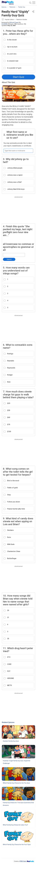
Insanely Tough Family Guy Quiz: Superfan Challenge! (16, 762)
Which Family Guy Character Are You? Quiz (17, 844)
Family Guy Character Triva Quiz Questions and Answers (18, 804)
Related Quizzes (8, 722)
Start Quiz (18, 77)
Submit (9, 259)
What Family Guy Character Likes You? (15, 825)
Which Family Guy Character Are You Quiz (16, 783)
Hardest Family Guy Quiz (11, 741)
